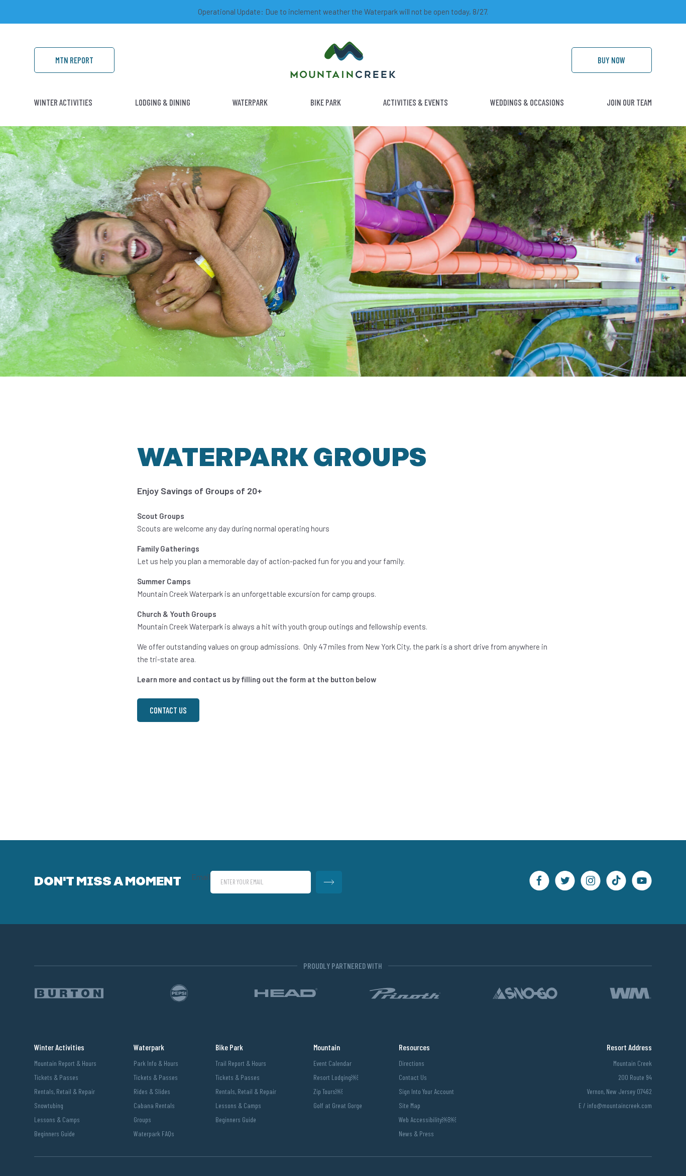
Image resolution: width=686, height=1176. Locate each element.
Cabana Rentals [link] (154, 1105)
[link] (343, 75)
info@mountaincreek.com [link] (619, 1105)
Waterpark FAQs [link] (154, 1133)
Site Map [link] (409, 1105)
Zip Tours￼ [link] (327, 1091)
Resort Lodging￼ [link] (335, 1077)
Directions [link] (411, 1063)
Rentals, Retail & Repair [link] (64, 1091)
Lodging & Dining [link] (162, 102)
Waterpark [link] (250, 102)
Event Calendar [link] (332, 1063)
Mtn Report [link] (74, 60)
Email (200, 876)
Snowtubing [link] (48, 1105)
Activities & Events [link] (415, 102)
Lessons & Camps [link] (57, 1119)
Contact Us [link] (168, 710)
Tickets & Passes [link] (56, 1077)
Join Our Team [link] (629, 102)
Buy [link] (611, 60)
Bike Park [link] (325, 102)
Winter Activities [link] (63, 102)
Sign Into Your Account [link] (426, 1091)
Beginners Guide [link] (54, 1133)
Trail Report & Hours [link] (240, 1063)
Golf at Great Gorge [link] (337, 1105)
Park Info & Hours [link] (156, 1063)
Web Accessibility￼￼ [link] (427, 1119)
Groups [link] (142, 1119)
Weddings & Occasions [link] (527, 102)
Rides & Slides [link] (152, 1091)
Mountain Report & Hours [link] (65, 1063)
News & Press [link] (416, 1133)
